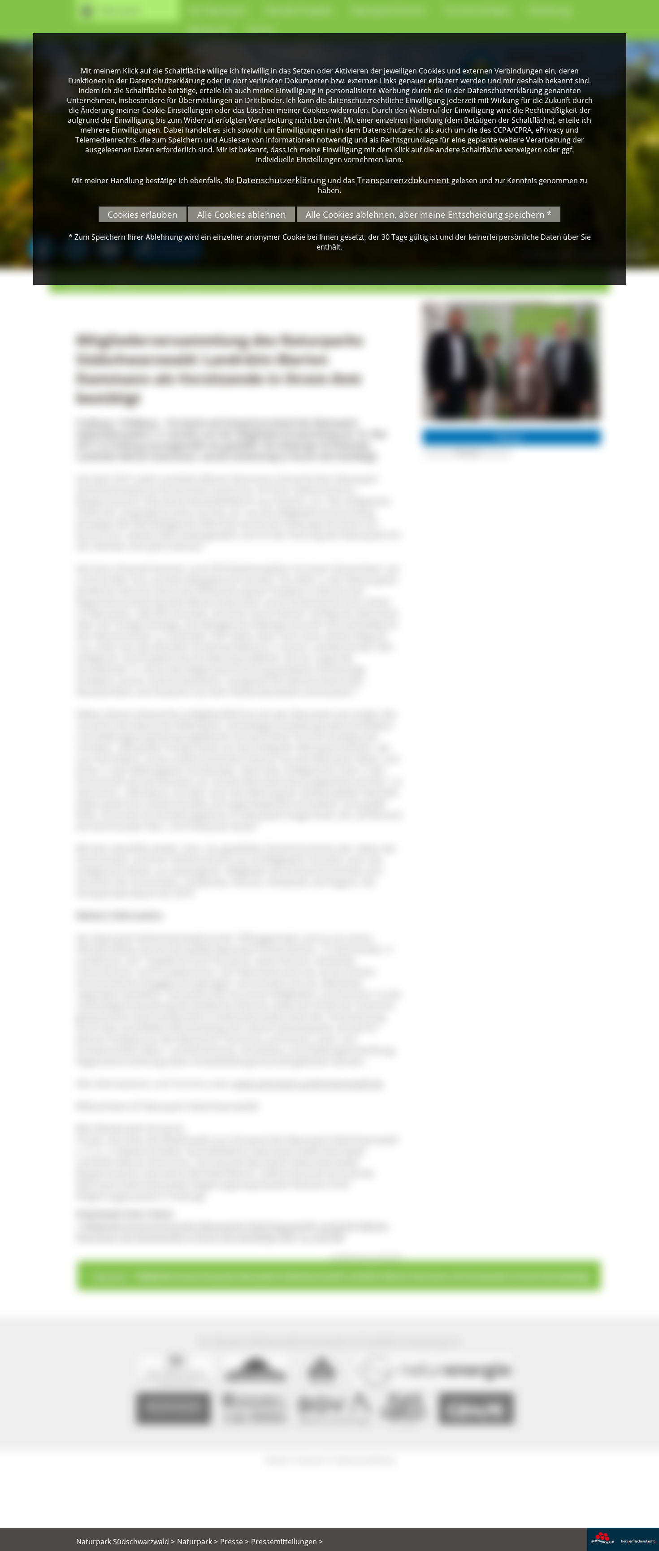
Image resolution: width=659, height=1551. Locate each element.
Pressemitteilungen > (287, 1542)
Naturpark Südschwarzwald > (125, 1542)
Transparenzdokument (403, 179)
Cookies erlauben (143, 214)
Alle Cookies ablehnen (241, 214)
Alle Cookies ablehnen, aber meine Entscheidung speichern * (428, 214)
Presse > (234, 1542)
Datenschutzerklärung (281, 179)
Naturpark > (197, 1542)
